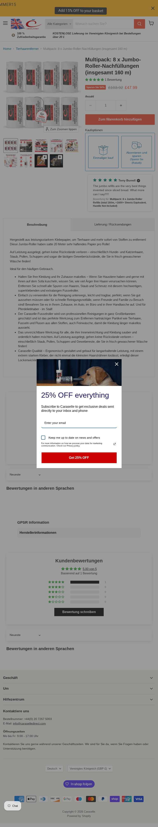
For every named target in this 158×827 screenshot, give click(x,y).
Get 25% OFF (79, 457)
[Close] (117, 364)
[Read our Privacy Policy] (114, 444)
